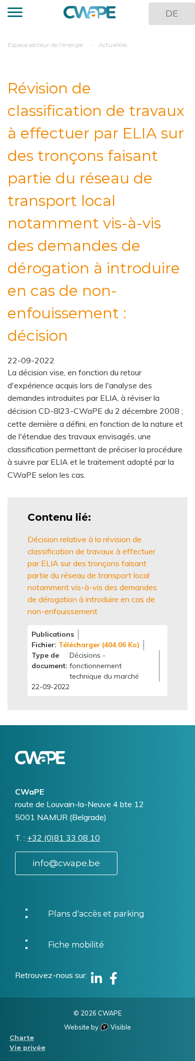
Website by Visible (97, 1027)
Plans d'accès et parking (96, 914)
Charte (22, 1038)
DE (172, 13)
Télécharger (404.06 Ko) (99, 644)
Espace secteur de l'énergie (45, 44)
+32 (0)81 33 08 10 (63, 838)
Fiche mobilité (76, 945)
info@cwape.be (66, 863)
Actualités (112, 44)
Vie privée (28, 1048)
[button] (15, 13)
